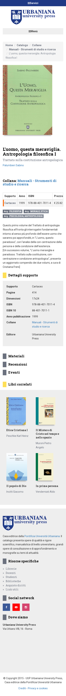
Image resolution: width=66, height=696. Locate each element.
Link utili (12, 589)
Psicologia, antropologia (26, 216)
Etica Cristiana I (17, 430)
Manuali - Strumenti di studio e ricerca (32, 49)
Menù (34, 31)
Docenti (11, 573)
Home (9, 45)
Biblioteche (13, 581)
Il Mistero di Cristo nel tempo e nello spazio (47, 433)
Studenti (11, 577)
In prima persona (47, 486)
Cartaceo (10, 203)
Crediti (22, 688)
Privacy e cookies (38, 688)
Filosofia (15, 211)
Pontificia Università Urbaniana (42, 536)
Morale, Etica (39, 211)
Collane (36, 45)
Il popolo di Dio (16, 486)
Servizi (34, 3)
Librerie (11, 568)
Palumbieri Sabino (13, 165)
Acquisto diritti (16, 585)
